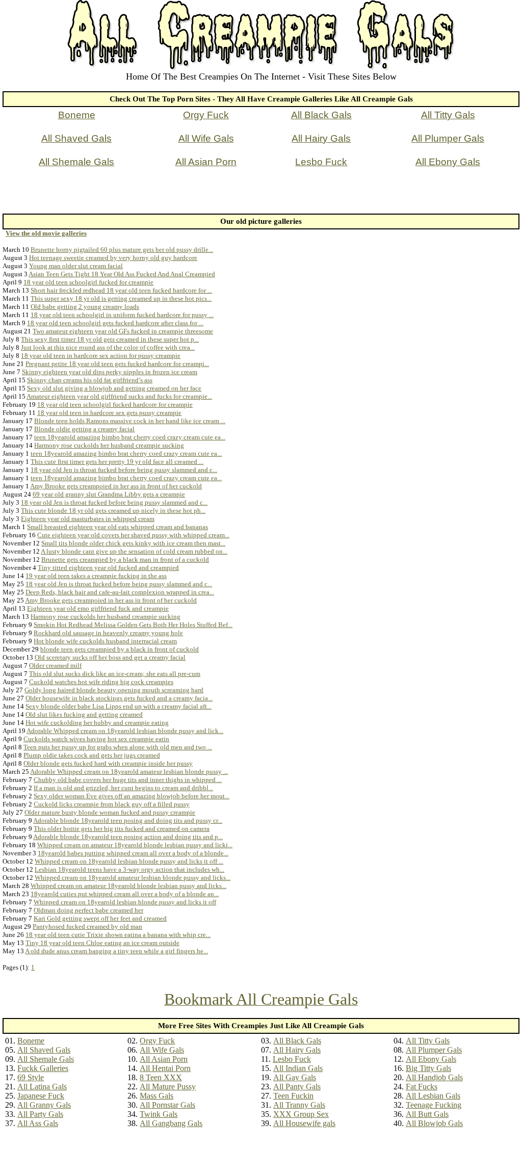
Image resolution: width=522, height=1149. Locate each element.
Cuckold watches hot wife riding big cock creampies (101, 682)
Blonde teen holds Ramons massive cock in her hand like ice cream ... (129, 421)
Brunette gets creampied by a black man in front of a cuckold (125, 559)
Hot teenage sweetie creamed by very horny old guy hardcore (113, 258)
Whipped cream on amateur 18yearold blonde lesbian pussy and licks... (128, 886)
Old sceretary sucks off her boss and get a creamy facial (110, 657)
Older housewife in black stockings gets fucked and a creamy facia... (119, 698)
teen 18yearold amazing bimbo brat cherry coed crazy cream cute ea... (129, 437)
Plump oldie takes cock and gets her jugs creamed (91, 755)
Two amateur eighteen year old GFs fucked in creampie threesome (123, 331)
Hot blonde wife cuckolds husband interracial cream (105, 641)
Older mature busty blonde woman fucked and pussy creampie (109, 812)
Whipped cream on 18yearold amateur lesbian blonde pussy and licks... (132, 877)
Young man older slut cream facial (76, 266)
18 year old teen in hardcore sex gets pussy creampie (109, 412)
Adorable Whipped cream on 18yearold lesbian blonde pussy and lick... (125, 731)
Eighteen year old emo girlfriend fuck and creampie (98, 608)
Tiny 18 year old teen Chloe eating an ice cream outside (102, 943)
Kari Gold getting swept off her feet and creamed (100, 918)
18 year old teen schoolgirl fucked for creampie (88, 282)
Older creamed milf (55, 665)
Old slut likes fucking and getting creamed (84, 714)
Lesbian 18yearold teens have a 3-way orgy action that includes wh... (129, 869)
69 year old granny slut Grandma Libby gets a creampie (109, 494)
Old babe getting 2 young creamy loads (85, 306)
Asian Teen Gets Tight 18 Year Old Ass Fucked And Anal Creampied (122, 274)
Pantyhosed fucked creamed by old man (87, 926)
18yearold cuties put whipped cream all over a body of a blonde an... (125, 894)
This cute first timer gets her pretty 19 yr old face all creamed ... (117, 461)
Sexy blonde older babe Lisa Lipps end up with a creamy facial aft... (118, 706)
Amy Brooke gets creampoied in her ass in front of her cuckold (116, 486)
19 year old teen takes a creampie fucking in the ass (96, 576)
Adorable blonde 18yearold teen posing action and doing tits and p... (128, 837)
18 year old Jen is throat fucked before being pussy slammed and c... (124, 470)
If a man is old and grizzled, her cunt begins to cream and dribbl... (123, 788)
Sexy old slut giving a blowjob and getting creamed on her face (114, 388)
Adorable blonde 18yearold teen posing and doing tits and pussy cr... (127, 820)
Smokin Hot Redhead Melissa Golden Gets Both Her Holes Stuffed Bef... (133, 625)
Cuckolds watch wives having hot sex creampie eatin (96, 739)
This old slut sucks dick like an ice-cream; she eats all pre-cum (114, 673)
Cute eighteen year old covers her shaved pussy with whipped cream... (133, 535)
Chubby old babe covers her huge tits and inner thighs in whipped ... (128, 780)
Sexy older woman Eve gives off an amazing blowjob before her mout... (131, 796)
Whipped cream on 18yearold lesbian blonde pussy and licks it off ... (129, 861)
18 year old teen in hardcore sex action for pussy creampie (100, 355)
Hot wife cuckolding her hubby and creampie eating (97, 722)
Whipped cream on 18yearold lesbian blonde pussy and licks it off (125, 902)
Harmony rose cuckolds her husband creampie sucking (109, 445)
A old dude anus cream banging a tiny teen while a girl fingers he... (116, 951)
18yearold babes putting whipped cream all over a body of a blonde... (133, 853)
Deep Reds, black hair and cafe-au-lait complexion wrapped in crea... (119, 592)
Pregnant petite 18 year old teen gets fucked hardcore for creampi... (117, 364)
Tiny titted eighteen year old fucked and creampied (108, 567)
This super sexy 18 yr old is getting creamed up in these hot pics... (121, 298)
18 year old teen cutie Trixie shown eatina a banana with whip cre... (118, 934)
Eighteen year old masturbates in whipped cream (87, 519)
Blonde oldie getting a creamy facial (84, 429)
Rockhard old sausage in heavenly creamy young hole (108, 633)
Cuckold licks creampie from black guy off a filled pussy (112, 804)
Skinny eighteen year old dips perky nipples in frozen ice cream (109, 372)
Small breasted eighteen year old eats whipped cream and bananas (117, 527)
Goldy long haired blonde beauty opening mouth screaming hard (113, 690)
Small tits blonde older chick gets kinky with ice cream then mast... (133, 543)
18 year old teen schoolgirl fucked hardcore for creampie (115, 404)
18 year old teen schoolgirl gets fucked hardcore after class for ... (115, 323)
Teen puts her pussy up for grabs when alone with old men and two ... (117, 747)
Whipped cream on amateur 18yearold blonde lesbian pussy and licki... (134, 845)
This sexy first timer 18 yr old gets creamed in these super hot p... (110, 339)
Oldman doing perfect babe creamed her (88, 910)
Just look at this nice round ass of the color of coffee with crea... (108, 347)
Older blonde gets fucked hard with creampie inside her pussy (108, 763)
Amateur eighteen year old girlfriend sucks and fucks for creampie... (119, 396)
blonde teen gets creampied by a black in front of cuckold (119, 649)
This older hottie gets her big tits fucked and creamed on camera (122, 828)
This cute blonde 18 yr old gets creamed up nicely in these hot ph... (113, 510)
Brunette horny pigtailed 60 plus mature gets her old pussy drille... (122, 249)
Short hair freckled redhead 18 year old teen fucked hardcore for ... (121, 290)
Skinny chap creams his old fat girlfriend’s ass (89, 380)
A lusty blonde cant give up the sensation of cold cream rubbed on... (134, 551)
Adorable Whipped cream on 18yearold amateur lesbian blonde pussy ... (129, 771)
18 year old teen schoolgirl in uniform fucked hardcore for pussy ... (122, 315)
